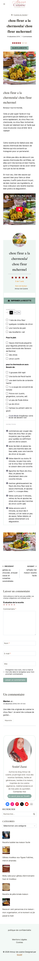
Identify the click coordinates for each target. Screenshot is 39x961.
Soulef (19, 955)
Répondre (8, 720)
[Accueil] (12, 15)
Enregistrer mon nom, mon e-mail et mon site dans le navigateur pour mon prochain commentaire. (20, 672)
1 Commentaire (27, 36)
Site (5, 664)
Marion (6, 701)
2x (15, 312)
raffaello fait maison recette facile (30, 571)
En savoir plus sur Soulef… (19, 796)
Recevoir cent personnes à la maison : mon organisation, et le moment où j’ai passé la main (18, 912)
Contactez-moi (19, 792)
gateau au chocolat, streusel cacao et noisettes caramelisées (9, 573)
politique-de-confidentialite (19, 930)
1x (11, 312)
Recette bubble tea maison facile (16, 842)
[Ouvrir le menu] (4, 4)
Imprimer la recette (21, 301)
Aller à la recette (19, 48)
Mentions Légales (19, 939)
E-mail (7, 653)
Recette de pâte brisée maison (15, 894)
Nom (7, 643)
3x (19, 312)
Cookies (19, 942)
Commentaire (9, 609)
